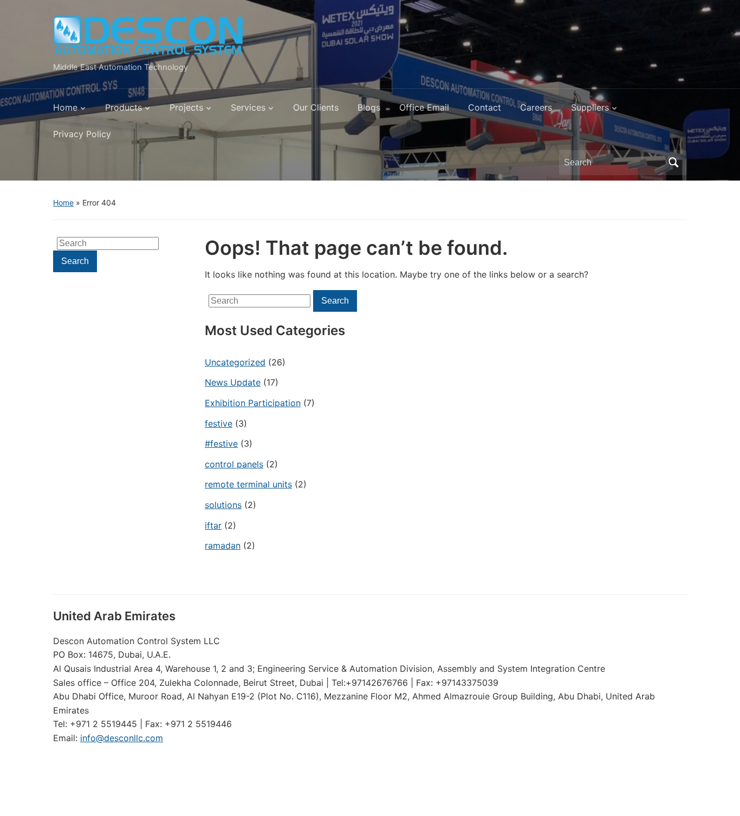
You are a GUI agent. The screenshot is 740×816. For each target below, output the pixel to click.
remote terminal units (248, 484)
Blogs (369, 107)
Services (248, 107)
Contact (484, 107)
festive (218, 423)
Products (123, 107)
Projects (186, 107)
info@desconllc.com (121, 738)
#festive (221, 443)
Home (65, 107)
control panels (234, 464)
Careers (536, 107)
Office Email (424, 107)
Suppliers (590, 107)
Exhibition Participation (253, 402)
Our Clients (316, 107)
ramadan (223, 545)
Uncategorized (235, 362)
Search (673, 163)
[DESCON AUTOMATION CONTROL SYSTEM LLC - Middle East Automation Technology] (148, 35)
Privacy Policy (82, 133)
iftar (213, 525)
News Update (233, 382)
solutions (223, 504)
